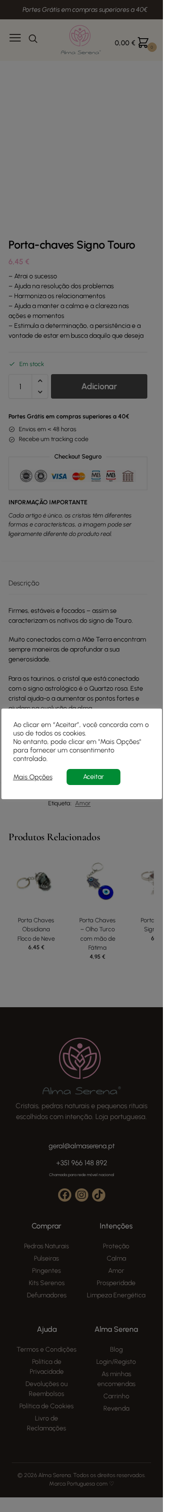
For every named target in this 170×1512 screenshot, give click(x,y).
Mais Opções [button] (32, 777)
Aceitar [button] (93, 777)
